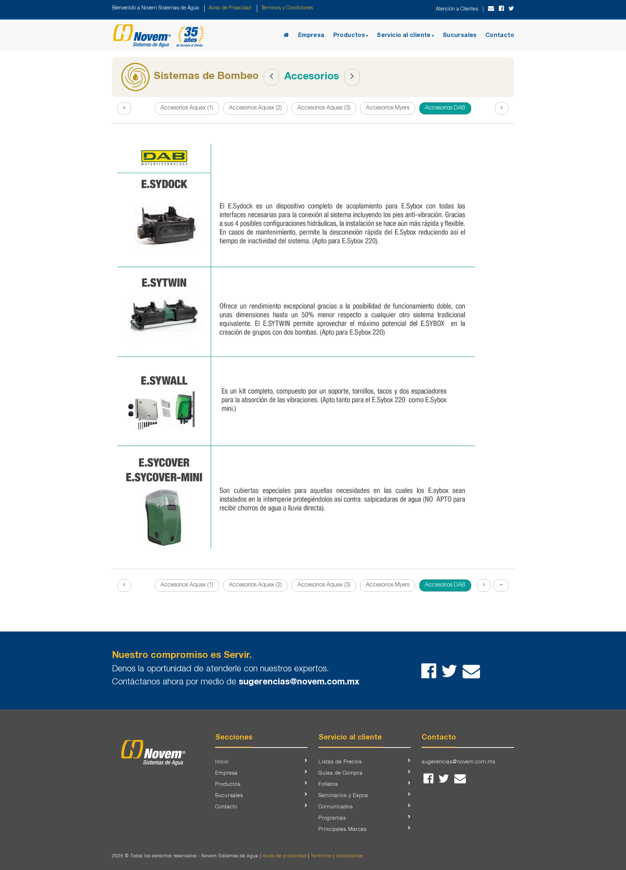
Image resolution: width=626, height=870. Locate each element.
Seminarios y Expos (343, 796)
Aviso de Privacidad (230, 8)
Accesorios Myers (387, 108)
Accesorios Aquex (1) (186, 108)
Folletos (328, 784)
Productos (349, 36)
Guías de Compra (340, 773)
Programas (332, 818)
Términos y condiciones (337, 856)
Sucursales (460, 36)
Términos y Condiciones (286, 8)
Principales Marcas (342, 829)
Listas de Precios (340, 762)
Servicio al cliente (404, 36)
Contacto (499, 36)
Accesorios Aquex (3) (323, 108)
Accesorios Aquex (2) (255, 108)
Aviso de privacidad (284, 856)
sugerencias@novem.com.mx (299, 682)
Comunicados (335, 807)
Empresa (311, 36)
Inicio (222, 762)
